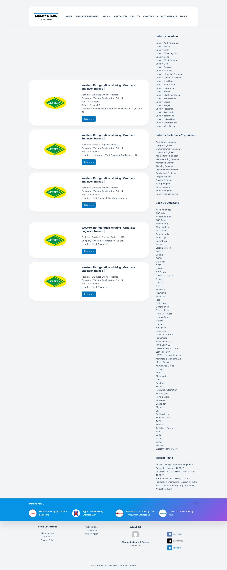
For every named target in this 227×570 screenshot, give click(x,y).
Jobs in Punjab (163, 105)
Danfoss (160, 282)
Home (69, 16)
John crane (161, 331)
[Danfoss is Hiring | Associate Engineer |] (33, 513)
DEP (158, 286)
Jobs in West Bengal (166, 126)
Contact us (150, 16)
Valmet (159, 438)
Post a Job (120, 16)
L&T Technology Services (168, 355)
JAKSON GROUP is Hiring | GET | (172, 471)
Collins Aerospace (165, 275)
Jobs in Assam (163, 46)
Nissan (159, 369)
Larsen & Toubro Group (167, 348)
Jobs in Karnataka (165, 88)
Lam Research (163, 351)
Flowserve (161, 292)
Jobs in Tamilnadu (165, 112)
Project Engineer (164, 176)
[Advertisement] (79, 3)
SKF (158, 410)
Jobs (105, 16)
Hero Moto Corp (164, 313)
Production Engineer (166, 173)
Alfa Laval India (163, 227)
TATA (158, 421)
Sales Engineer (163, 187)
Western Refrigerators (167, 448)
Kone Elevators (163, 341)
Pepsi (158, 372)
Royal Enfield (162, 396)
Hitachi (159, 320)
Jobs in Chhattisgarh (166, 53)
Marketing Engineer (165, 162)
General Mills (162, 306)
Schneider (161, 403)
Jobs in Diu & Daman (166, 60)
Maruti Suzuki (162, 362)
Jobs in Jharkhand (165, 81)
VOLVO (159, 445)
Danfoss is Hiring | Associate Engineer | (53, 513)
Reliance (160, 386)
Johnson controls (164, 334)
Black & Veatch (163, 247)
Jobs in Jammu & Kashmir (169, 77)
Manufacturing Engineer (168, 159)
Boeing (159, 254)
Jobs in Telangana (165, 115)
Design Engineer (164, 145)
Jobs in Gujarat (163, 67)
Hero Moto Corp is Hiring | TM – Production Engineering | (140, 513)
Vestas (159, 442)
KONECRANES (163, 344)
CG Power (161, 272)
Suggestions (47, 533)
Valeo (158, 435)
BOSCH (159, 258)
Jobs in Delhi (162, 57)
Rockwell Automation (166, 390)
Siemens (160, 407)
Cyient (159, 279)
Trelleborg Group (164, 428)
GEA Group (161, 303)
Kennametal (161, 338)
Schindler (160, 400)
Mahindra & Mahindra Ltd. (168, 358)
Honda (159, 324)
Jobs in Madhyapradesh (168, 95)
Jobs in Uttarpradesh (166, 122)
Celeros (160, 268)
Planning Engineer (165, 166)
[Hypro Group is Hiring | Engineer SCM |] (76, 513)
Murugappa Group (165, 365)
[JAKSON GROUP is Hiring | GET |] (163, 513)
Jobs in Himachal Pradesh (169, 74)
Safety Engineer (164, 183)
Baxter (159, 244)
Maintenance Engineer (167, 155)
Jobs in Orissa (163, 102)
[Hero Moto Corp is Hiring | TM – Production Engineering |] (119, 513)
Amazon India (162, 234)
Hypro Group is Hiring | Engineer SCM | (175, 485)
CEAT (158, 265)
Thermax (160, 424)
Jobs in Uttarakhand (166, 119)
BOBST (159, 251)
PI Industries (162, 376)
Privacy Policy (47, 540)
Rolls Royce (161, 393)
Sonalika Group (163, 417)
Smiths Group (162, 414)
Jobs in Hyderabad (165, 84)
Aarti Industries (163, 209)
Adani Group (162, 223)
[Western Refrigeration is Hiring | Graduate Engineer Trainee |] (55, 102)
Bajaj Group (161, 241)
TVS (158, 431)
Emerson (160, 289)
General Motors (163, 310)
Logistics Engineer (165, 152)
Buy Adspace (169, 16)
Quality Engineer (164, 180)
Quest (159, 379)
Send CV (135, 16)
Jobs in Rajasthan (164, 108)
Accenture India (163, 216)
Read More (90, 120)
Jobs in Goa (162, 63)
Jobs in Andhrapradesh (167, 43)
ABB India (160, 213)
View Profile (135, 545)
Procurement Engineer (167, 169)
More (183, 16)
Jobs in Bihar (162, 50)
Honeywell (161, 327)
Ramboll (160, 383)
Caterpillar (161, 261)
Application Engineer (166, 142)
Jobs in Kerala (163, 91)
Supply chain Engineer (167, 194)
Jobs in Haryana (164, 70)
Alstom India (162, 230)
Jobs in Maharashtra (166, 98)
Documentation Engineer (168, 149)
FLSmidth (160, 296)
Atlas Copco (162, 237)
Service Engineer (164, 190)
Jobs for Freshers (87, 16)
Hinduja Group (163, 317)
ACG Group (161, 220)
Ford (158, 299)
